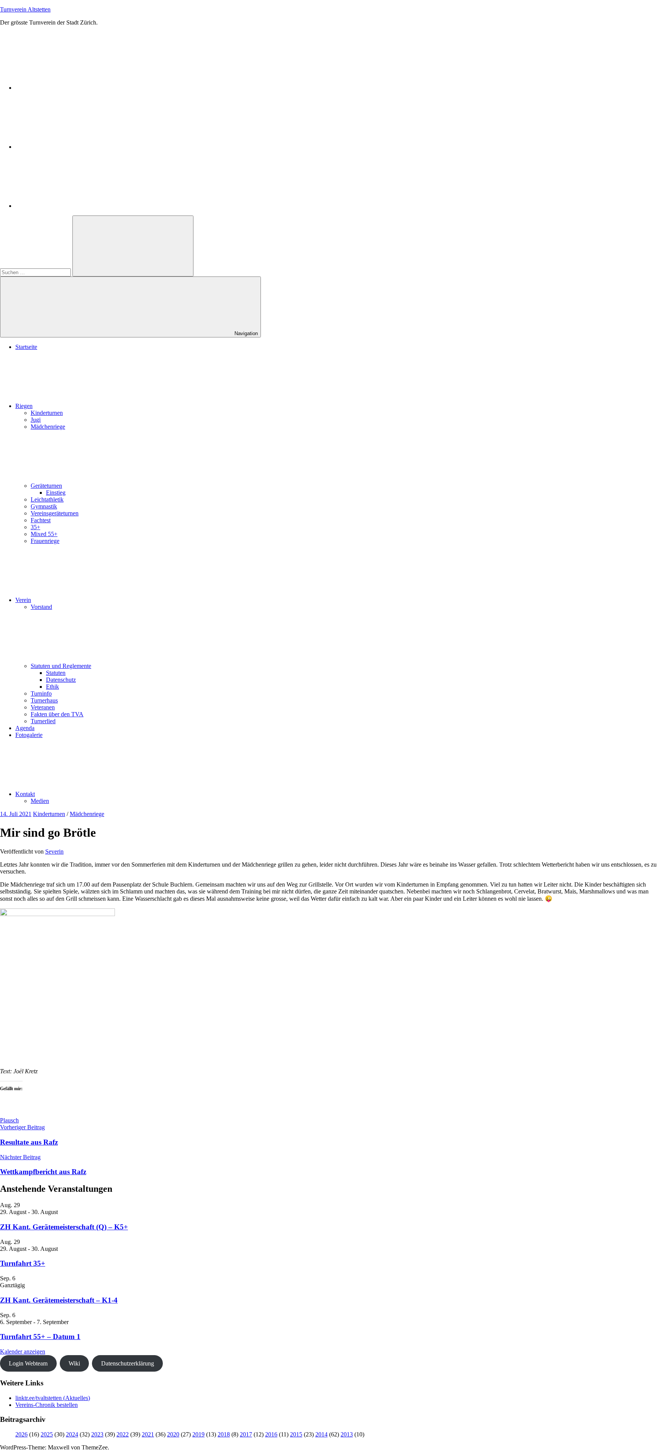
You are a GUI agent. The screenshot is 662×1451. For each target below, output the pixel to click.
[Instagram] (72, 146)
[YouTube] (72, 205)
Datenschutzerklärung (127, 1363)
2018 (224, 1434)
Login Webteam (28, 1363)
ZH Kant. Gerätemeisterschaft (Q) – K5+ (64, 1227)
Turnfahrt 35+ (22, 1263)
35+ (35, 527)
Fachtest (41, 520)
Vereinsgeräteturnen (55, 513)
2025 (47, 1434)
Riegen (24, 406)
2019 (198, 1434)
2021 (148, 1434)
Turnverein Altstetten (25, 9)
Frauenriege (45, 541)
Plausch (9, 1120)
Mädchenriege (48, 426)
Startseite (26, 347)
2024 (72, 1434)
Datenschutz (61, 679)
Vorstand (41, 607)
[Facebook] (72, 87)
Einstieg (56, 492)
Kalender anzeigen (22, 1351)
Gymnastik (44, 506)
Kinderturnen (47, 413)
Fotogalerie (29, 735)
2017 (246, 1434)
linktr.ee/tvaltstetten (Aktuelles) (52, 1398)
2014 (321, 1434)
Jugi (36, 419)
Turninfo (41, 693)
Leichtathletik (47, 499)
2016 (271, 1434)
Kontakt (25, 794)
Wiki (74, 1363)
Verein (23, 600)
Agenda (24, 728)
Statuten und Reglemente (61, 666)
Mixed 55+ (44, 534)
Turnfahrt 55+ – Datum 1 (40, 1337)
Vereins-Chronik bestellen (46, 1405)
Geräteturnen (46, 485)
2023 (97, 1434)
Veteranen (43, 707)
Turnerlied (43, 721)
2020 (173, 1434)
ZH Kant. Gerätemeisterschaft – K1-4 (59, 1300)
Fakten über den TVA (57, 714)
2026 (21, 1434)
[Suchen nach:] (36, 272)
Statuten (56, 673)
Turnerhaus (44, 700)
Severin (54, 851)
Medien (40, 801)
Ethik (52, 686)
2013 (347, 1434)
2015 (296, 1434)
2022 (122, 1434)
